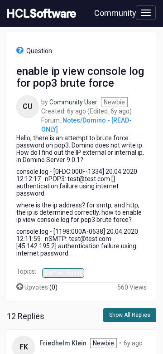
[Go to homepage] (40, 13)
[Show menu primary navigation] (146, 12)
